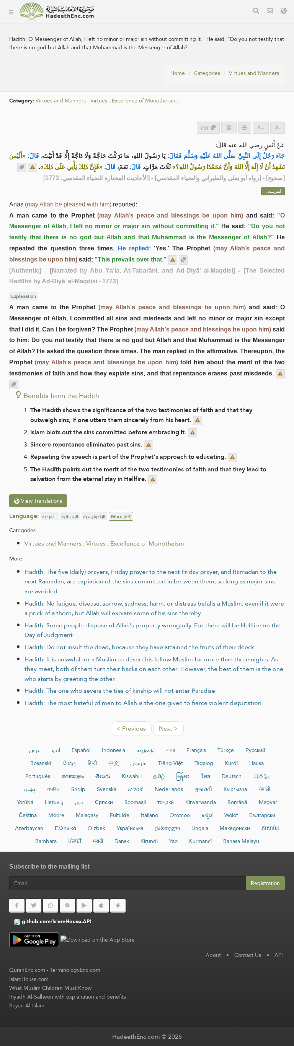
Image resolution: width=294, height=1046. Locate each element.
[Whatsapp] (50, 906)
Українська (130, 828)
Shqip (78, 789)
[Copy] (21, 167)
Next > (168, 728)
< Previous (131, 728)
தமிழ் (159, 776)
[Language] (284, 12)
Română (237, 802)
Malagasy (87, 815)
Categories (122, 22)
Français (196, 750)
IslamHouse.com (29, 979)
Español (81, 750)
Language (121, 112)
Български (262, 815)
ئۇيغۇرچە (146, 750)
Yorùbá (25, 802)
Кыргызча (235, 789)
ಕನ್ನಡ (207, 815)
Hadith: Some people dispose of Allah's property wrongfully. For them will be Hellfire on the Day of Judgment (152, 630)
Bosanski (40, 763)
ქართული (167, 828)
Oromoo (180, 815)
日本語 (261, 776)
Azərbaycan (29, 828)
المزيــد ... (273, 191)
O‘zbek (96, 828)
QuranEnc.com (27, 970)
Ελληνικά (65, 828)
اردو (56, 750)
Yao (173, 841)
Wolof (231, 815)
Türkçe (225, 750)
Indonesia (113, 750)
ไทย (205, 776)
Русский (255, 750)
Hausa (256, 763)
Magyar (268, 802)
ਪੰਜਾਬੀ (75, 841)
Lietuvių (54, 802)
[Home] (11, 11)
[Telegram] (67, 906)
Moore (56, 815)
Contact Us (247, 955)
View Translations (41, 501)
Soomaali (135, 802)
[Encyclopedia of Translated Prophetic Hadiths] (57, 11)
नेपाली (264, 789)
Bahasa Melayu (241, 841)
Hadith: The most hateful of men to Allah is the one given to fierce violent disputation (142, 702)
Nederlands (169, 789)
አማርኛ (135, 789)
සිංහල (69, 763)
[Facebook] (16, 906)
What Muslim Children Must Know (50, 988)
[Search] (256, 12)
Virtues (98, 101)
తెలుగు (102, 776)
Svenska (106, 789)
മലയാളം (73, 776)
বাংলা (170, 750)
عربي (34, 750)
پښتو (29, 789)
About (115, 40)
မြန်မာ (182, 776)
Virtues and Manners (254, 73)
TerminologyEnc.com (75, 970)
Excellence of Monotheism (147, 543)
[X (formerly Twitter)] (33, 906)
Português (37, 776)
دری (79, 802)
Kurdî (231, 763)
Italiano (149, 815)
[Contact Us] (270, 12)
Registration (265, 883)
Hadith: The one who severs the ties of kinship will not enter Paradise (119, 690)
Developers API (128, 58)
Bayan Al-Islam (26, 1005)
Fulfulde (119, 815)
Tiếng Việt (170, 763)
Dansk (121, 841)
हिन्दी (92, 763)
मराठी (98, 841)
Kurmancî (200, 841)
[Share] (229, 127)
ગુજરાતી (203, 789)
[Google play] (84, 906)
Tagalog (203, 763)
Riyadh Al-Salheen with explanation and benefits (67, 997)
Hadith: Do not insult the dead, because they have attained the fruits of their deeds (139, 647)
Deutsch (232, 776)
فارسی (139, 763)
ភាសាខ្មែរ (270, 828)
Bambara (46, 841)
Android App (132, 76)
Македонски (235, 828)
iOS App (125, 94)
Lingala (199, 828)
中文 (113, 763)
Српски (104, 802)
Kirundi (149, 841)
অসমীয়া (53, 789)
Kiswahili (132, 776)
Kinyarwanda (200, 802)
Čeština (28, 815)
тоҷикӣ (165, 802)
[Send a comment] (32, 167)
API (278, 955)
